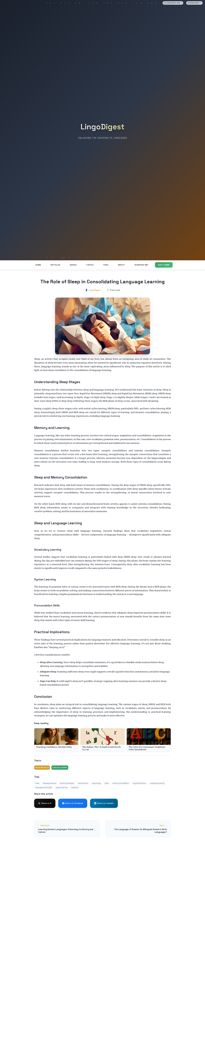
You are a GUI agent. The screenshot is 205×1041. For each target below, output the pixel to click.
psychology (96, 783)
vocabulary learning (157, 783)
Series (73, 265)
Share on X (46, 803)
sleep (107, 783)
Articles (55, 265)
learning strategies (67, 783)
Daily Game (164, 265)
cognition (74, 787)
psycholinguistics (139, 783)
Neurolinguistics (42, 768)
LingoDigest (102, 127)
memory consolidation (120, 783)
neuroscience (83, 783)
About (121, 265)
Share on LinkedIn (105, 803)
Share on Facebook (74, 803)
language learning (49, 783)
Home (38, 265)
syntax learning (61, 787)
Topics (90, 265)
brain (37, 783)
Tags (105, 265)
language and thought (44, 787)
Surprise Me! (141, 265)
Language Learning (59, 768)
